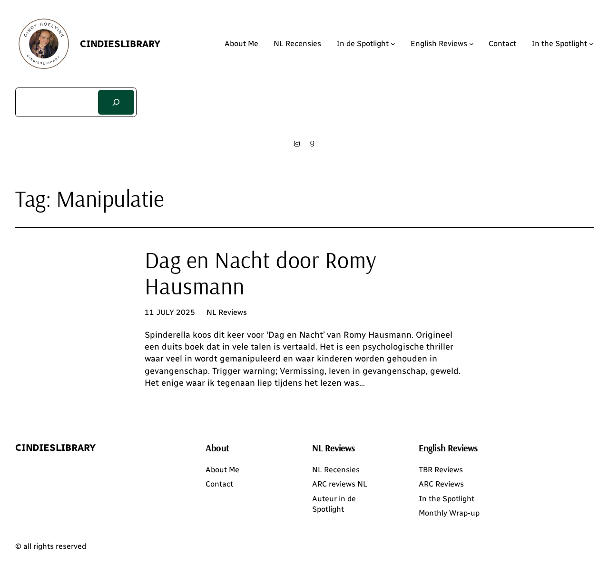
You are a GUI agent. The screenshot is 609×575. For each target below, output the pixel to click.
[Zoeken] (116, 102)
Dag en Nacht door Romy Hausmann (261, 273)
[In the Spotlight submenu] (591, 43)
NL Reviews (226, 312)
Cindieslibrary (120, 43)
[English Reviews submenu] (471, 43)
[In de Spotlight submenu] (393, 43)
